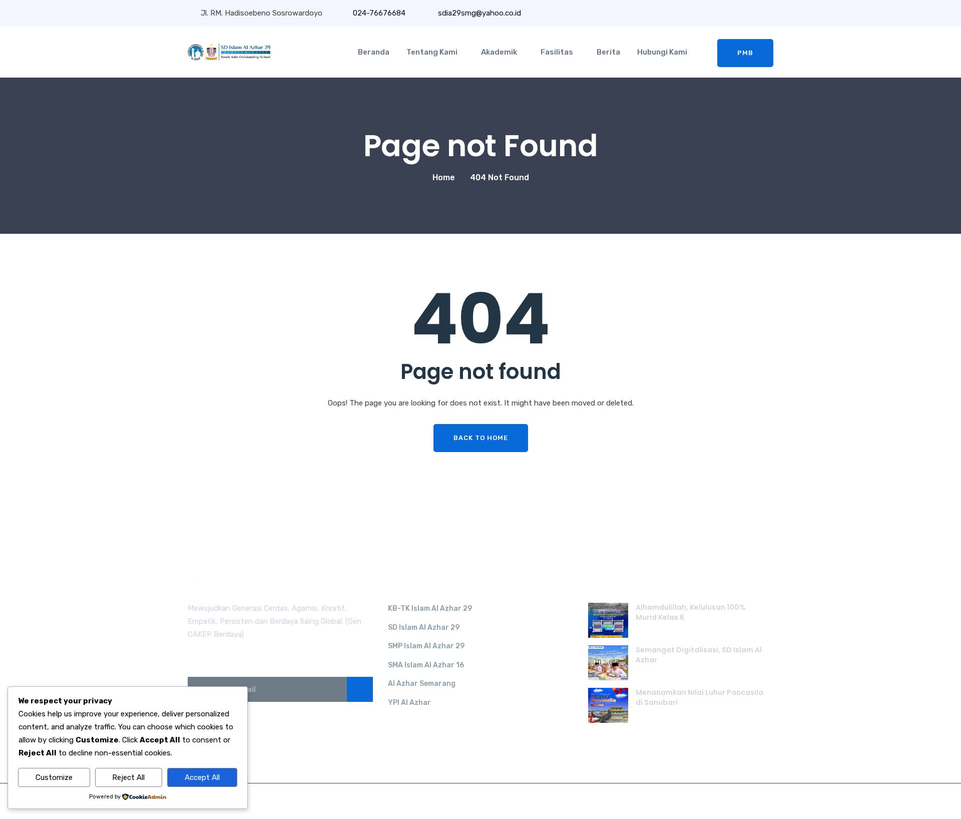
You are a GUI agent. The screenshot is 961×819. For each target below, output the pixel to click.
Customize (54, 777)
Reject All (128, 777)
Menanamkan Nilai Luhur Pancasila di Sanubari (699, 697)
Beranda (373, 52)
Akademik (499, 52)
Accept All (202, 777)
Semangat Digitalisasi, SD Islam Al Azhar (699, 655)
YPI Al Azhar (409, 702)
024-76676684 (379, 13)
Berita (608, 52)
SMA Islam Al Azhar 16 (426, 665)
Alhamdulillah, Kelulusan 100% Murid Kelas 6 (691, 612)
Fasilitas (557, 52)
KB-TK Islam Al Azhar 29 (430, 608)
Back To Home (480, 438)
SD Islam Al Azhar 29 (423, 627)
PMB (745, 53)
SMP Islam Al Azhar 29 (426, 646)
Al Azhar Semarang (421, 683)
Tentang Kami (431, 52)
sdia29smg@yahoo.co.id (478, 13)
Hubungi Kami (662, 52)
